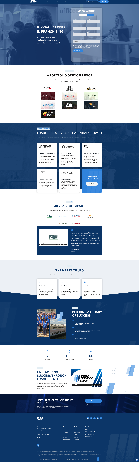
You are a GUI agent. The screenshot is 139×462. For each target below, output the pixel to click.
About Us (76, 429)
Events (64, 442)
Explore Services (91, 183)
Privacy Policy (74, 459)
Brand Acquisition (66, 432)
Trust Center (68, 459)
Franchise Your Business (91, 1)
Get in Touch (103, 1)
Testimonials (76, 439)
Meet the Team (77, 432)
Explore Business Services (93, 406)
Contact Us (76, 442)
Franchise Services (66, 439)
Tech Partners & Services (67, 429)
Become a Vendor (88, 438)
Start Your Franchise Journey (92, 400)
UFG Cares (76, 437)
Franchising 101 (66, 437)
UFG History (76, 434)
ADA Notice (86, 459)
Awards (64, 434)
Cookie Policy (80, 459)
